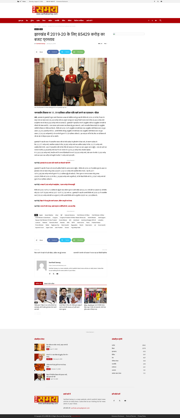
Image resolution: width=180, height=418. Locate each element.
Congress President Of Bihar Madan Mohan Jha (73, 217)
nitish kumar (80, 222)
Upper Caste (49, 227)
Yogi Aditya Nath (75, 227)
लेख (48, 349)
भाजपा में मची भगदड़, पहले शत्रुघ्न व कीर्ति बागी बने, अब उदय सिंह (57, 206)
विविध (63, 20)
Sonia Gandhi (101, 225)
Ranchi (81, 225)
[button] (160, 21)
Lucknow (37, 222)
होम (35, 26)
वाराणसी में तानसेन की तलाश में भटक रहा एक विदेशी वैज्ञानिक (90, 253)
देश (27, 20)
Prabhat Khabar (96, 222)
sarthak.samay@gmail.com (80, 408)
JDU (70, 220)
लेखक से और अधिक (49, 283)
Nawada (62, 222)
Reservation (89, 225)
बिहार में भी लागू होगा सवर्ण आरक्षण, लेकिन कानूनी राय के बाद (56, 201)
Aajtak (41, 215)
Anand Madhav (49, 215)
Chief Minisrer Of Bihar (83, 215)
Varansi (67, 227)
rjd (95, 225)
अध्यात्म (48, 369)
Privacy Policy (142, 416)
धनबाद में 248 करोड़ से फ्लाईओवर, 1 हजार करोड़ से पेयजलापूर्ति (57, 184)
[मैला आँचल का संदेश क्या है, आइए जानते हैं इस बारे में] (39, 347)
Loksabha (100, 220)
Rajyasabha (74, 225)
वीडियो (69, 20)
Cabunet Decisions (70, 215)
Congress (55, 217)
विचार (43, 20)
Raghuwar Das (55, 225)
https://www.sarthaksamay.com (57, 265)
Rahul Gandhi (65, 225)
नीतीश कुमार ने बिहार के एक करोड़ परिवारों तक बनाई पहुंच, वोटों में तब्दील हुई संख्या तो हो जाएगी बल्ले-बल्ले (45, 307)
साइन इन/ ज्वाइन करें (50, 1)
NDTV (73, 222)
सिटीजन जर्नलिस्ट (79, 20)
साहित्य (50, 20)
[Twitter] (157, 1)
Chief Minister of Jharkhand (42, 217)
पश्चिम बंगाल (49, 359)
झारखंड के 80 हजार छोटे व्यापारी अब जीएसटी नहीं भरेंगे (55, 163)
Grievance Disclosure (62, 1)
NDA (68, 222)
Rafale (47, 225)
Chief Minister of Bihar (98, 215)
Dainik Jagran (101, 217)
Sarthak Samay (40, 43)
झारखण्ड (44, 26)
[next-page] (39, 313)
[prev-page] (35, 313)
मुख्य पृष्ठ (21, 20)
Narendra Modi (53, 222)
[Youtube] (161, 1)
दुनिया (32, 20)
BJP (61, 215)
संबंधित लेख (39, 283)
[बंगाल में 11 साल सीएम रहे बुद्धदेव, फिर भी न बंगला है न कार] (39, 357)
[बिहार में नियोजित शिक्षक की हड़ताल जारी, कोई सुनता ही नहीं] (39, 377)
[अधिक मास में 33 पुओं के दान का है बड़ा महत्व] (39, 367)
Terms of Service (131, 416)
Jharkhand (76, 220)
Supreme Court (39, 227)
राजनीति (57, 20)
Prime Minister (39, 225)
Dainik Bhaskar (92, 217)
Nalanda (44, 222)
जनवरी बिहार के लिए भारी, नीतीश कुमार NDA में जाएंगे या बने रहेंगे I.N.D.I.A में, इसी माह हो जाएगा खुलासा (70, 307)
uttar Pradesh (58, 227)
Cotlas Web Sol (75, 416)
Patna (87, 222)
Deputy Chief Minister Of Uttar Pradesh (46, 220)
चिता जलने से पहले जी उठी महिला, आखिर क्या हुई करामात (50, 253)
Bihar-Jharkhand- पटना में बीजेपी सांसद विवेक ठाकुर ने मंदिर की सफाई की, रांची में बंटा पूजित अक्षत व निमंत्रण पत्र (95, 307)
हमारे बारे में (89, 20)
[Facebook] (154, 1)
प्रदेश (38, 20)
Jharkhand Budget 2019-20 (88, 220)
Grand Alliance (63, 220)
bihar (56, 215)
